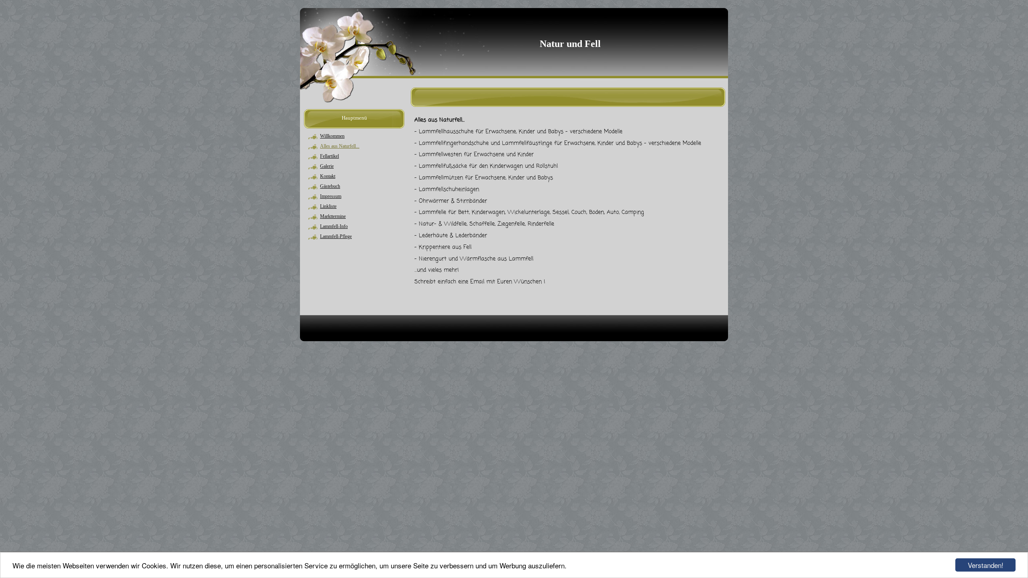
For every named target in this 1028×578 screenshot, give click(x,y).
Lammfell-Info (334, 226)
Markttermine (333, 216)
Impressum (330, 196)
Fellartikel (329, 156)
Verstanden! (986, 565)
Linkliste (328, 206)
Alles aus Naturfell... (339, 146)
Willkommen (332, 136)
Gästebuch (330, 186)
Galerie (327, 166)
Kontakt (327, 176)
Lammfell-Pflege (336, 236)
